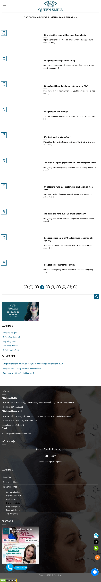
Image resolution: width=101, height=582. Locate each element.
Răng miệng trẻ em (14, 507)
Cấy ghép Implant (10, 346)
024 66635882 (17, 407)
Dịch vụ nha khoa (10, 482)
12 (70, 287)
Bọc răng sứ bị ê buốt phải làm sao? (18, 373)
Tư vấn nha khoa (10, 487)
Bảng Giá (7, 477)
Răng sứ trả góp (10, 333)
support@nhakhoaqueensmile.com (16, 433)
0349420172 (21, 568)
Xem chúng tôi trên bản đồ (13, 425)
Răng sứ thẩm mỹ (13, 510)
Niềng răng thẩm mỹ (11, 337)
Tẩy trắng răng (9, 341)
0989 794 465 (17, 421)
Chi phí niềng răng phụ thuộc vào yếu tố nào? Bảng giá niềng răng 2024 (33, 364)
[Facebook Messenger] (95, 572)
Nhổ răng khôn (12, 499)
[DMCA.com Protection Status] (8, 580)
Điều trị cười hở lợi (11, 350)
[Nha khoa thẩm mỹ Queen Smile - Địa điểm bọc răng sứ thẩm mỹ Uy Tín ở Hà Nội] (50, 6)
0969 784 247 (31, 421)
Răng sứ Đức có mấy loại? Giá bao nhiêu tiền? (22, 368)
